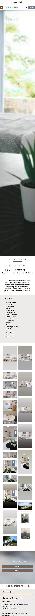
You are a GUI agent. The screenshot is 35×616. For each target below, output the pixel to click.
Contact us (8, 592)
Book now (31, 7)
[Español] (17, 7)
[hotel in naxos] (17, 3)
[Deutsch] (10, 7)
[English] (6, 7)
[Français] (12, 7)
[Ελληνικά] (8, 7)
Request (17, 566)
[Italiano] (15, 7)
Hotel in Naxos (7, 601)
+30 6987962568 (13, 608)
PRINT (26, 586)
